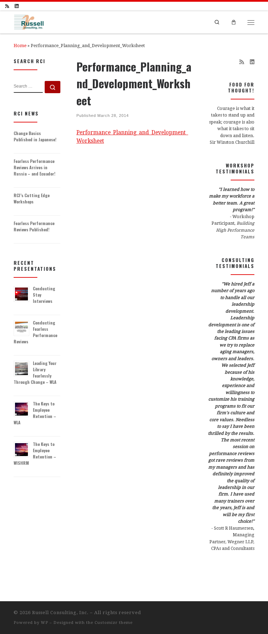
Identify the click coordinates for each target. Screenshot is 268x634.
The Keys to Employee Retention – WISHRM (35, 453)
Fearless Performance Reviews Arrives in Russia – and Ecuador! (34, 167)
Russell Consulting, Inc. (60, 612)
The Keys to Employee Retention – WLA (35, 413)
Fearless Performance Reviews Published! (34, 226)
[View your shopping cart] (233, 22)
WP (44, 622)
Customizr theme (114, 622)
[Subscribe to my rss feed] (7, 6)
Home (20, 45)
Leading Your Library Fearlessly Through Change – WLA (35, 372)
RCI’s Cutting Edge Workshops (32, 198)
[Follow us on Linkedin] (16, 6)
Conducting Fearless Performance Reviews (35, 332)
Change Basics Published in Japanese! (35, 136)
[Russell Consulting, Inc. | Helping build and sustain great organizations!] (29, 21)
